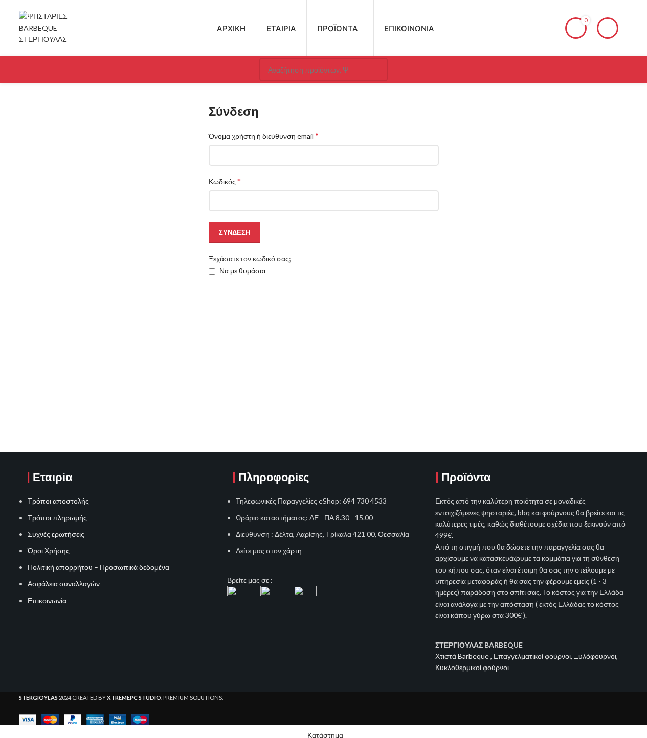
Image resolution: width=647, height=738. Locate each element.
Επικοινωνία (47, 600)
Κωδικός (225, 181)
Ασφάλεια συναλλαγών (64, 583)
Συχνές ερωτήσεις (56, 534)
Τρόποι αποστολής (58, 500)
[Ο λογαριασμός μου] (607, 28)
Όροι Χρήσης (49, 550)
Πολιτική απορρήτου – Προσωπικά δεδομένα (98, 567)
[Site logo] (52, 27)
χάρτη (292, 550)
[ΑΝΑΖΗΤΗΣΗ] (376, 69)
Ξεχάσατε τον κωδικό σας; (250, 258)
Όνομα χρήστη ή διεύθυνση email (264, 135)
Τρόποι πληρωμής (57, 517)
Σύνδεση (234, 232)
